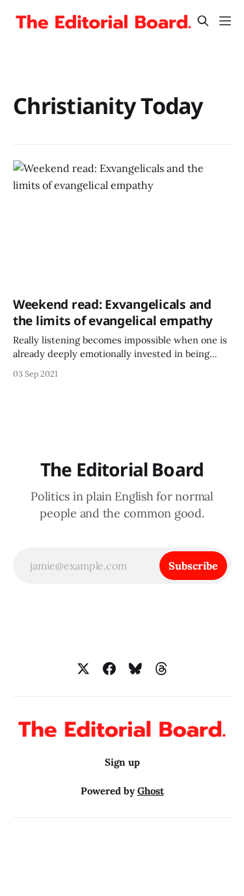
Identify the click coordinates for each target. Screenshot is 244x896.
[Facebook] (109, 668)
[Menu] (225, 20)
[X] (83, 668)
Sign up (122, 762)
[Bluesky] (135, 668)
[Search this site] (203, 20)
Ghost (150, 791)
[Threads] (161, 668)
